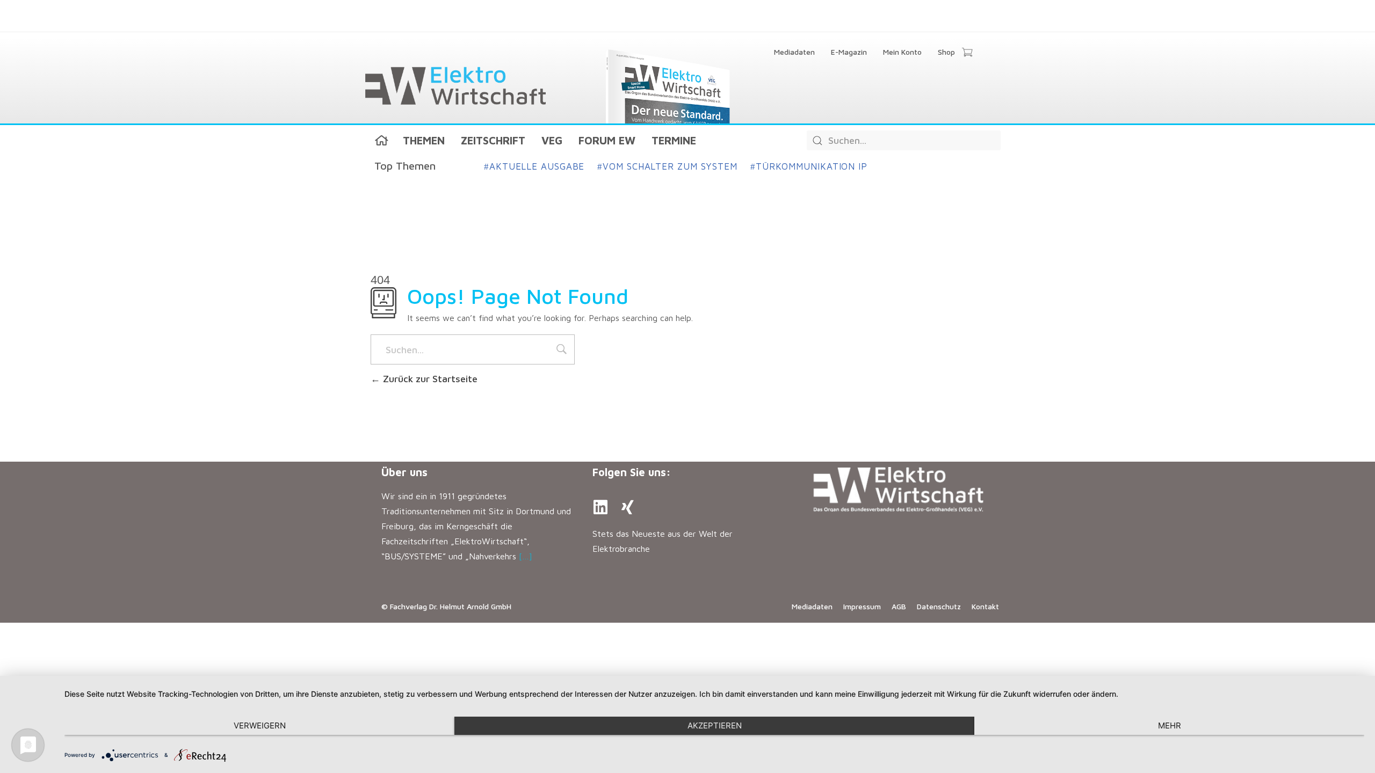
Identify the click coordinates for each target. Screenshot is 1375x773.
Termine (674, 140)
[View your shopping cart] (967, 53)
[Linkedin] (600, 507)
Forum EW (606, 140)
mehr (1169, 725)
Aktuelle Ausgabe (534, 166)
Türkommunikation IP (808, 166)
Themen (424, 140)
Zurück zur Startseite (428, 378)
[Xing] (627, 507)
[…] (525, 556)
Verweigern (260, 725)
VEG (551, 140)
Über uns (404, 472)
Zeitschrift (493, 140)
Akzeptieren (715, 725)
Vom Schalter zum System (667, 166)
